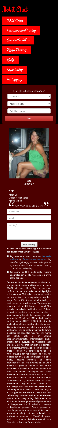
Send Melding (29, 244)
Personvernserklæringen (35, 259)
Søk (29, 118)
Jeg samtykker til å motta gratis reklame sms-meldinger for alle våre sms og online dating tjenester (30, 274)
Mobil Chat (14, 10)
